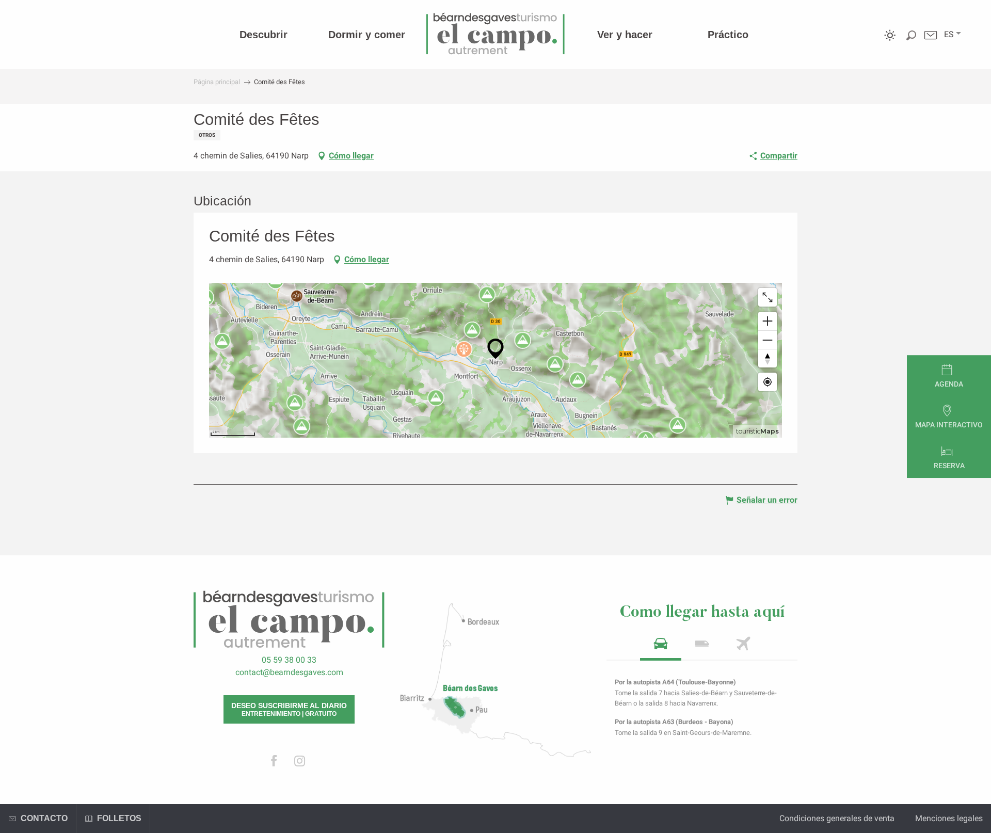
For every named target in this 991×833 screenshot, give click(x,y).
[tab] (660, 647)
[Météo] (890, 42)
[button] (949, 34)
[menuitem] (263, 34)
